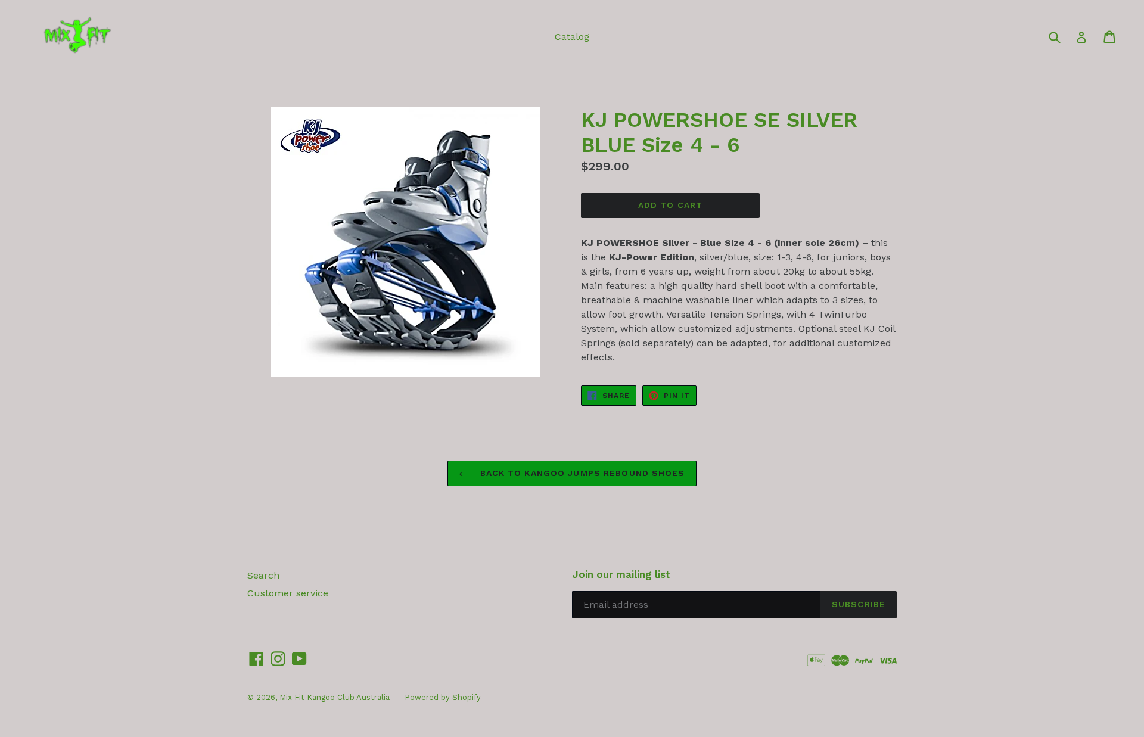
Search (263, 575)
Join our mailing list (621, 574)
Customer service (287, 593)
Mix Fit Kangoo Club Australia (334, 697)
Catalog (572, 36)
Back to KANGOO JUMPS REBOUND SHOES (581, 473)
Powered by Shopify (443, 697)
